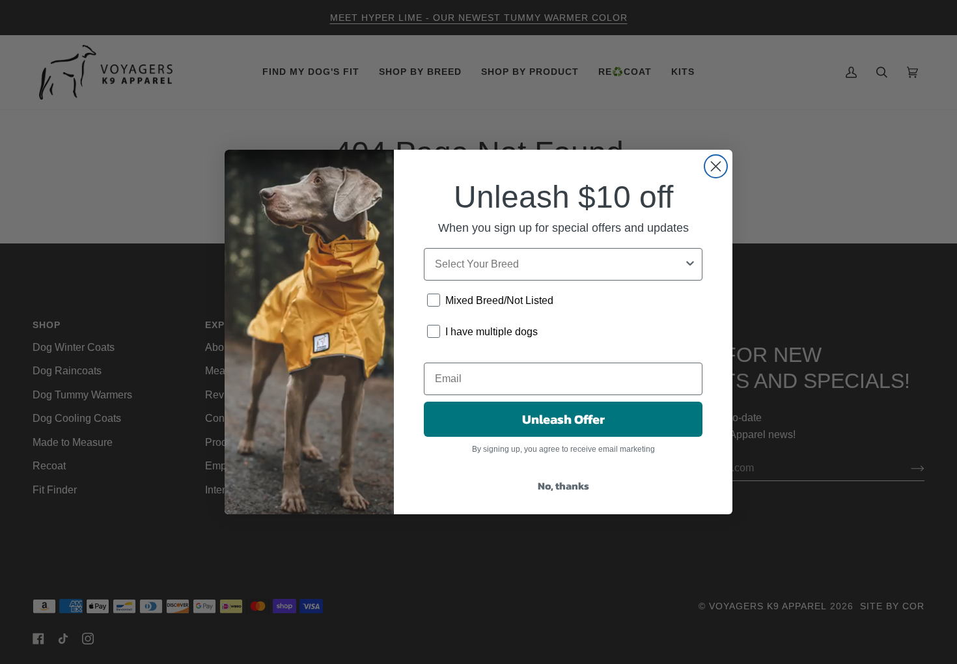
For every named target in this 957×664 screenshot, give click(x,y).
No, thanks (563, 485)
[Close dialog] (715, 166)
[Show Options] (690, 264)
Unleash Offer (563, 419)
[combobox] (559, 264)
